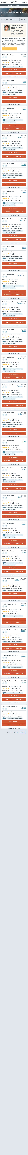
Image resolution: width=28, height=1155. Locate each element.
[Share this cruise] (3, 57)
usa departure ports (15, 7)
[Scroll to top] (25, 1152)
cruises (7, 7)
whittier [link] (23, 7)
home (2, 7)
